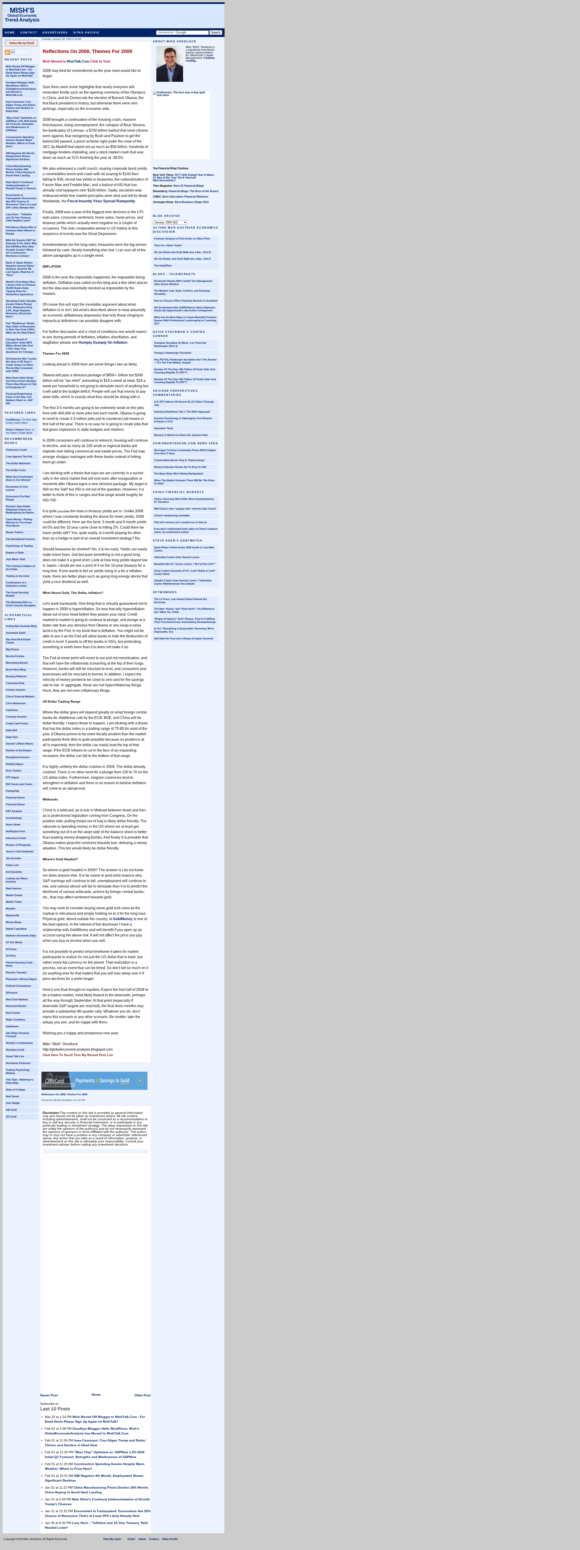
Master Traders (14, 532)
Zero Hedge (13, 1103)
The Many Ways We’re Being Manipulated (178, 473)
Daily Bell (11, 730)
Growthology (14, 818)
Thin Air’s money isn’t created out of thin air (180, 522)
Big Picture (12, 649)
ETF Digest (12, 777)
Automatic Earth (15, 632)
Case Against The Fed (19, 456)
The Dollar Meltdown (18, 463)
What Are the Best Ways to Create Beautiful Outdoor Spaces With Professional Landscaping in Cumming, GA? (185, 320)
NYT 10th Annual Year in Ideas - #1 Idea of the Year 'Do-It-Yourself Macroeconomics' (184, 177)
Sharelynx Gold (15, 1049)
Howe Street (13, 824)
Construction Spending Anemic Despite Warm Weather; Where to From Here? (20, 142)
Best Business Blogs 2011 (192, 202)
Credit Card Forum (17, 723)
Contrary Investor (16, 716)
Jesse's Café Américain (20, 851)
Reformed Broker (16, 1006)
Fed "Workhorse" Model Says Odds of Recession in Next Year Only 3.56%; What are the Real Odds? (21, 328)
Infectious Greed (16, 838)
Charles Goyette (15, 689)
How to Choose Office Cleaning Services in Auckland (186, 300)
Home (10, 32)
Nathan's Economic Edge (21, 935)
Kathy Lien (12, 865)
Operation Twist (163, 428)
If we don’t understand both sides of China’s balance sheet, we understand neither (186, 530)
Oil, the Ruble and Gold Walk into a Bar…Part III (182, 252)
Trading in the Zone (17, 576)
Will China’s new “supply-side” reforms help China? (185, 508)
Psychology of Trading (19, 545)
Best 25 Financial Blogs (189, 185)
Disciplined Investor (18, 757)
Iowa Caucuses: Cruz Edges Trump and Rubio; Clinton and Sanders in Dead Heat (21, 106)
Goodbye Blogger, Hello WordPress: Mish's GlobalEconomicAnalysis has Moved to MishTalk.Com (21, 88)
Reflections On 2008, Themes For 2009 (87, 51)
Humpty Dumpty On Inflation (103, 342)
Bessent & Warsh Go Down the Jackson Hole (181, 435)
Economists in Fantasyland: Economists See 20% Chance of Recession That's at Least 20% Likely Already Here (21, 201)
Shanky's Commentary (19, 1043)
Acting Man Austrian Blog (21, 626)
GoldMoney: (13, 419)
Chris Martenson (16, 703)
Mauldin (10, 908)
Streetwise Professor (18, 1063)
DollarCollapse (14, 764)
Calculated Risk (15, 683)
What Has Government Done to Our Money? (19, 478)
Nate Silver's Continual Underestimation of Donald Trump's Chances (21, 185)
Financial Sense (15, 797)
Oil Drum (11, 949)
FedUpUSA (12, 791)
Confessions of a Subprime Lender (16, 584)
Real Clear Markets (17, 999)
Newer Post (49, 1395)
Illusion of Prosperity (18, 845)
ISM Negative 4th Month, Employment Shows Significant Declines (20, 156)
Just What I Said (15, 559)
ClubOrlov (12, 710)
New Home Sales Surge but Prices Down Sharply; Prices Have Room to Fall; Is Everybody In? (21, 382)
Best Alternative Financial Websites (185, 196)
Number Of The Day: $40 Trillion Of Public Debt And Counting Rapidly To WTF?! (185, 381)
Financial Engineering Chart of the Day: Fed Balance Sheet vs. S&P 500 (19, 398)
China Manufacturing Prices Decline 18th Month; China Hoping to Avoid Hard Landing (20, 171)
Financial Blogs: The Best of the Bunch (193, 191)
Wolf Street (12, 1096)
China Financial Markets (20, 696)
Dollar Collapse (15, 429)
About (142, 1539)
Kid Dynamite (14, 872)
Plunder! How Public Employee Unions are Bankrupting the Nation (20, 509)
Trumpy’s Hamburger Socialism (172, 352)
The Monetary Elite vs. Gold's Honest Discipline (21, 604)
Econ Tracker (13, 770)
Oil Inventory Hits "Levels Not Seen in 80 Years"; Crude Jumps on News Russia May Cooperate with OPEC (21, 364)
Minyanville (12, 915)
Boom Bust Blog (16, 669)
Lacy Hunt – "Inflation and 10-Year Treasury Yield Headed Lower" (19, 217)
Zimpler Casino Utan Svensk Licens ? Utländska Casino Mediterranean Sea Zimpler (182, 582)
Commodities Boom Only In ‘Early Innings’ (179, 460)
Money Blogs (14, 922)
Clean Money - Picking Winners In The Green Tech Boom (19, 522)
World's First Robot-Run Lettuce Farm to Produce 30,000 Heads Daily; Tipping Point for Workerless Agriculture (21, 288)
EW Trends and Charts (19, 784)
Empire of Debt (15, 552)
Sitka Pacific (86, 32)
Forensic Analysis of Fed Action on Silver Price (182, 238)
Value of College (15, 1089)
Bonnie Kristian (15, 656)
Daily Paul (12, 737)
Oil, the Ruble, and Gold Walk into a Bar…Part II (182, 258)
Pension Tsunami (16, 972)
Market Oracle (14, 895)
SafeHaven (12, 1026)
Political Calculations (18, 985)
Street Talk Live (15, 1056)
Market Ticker (14, 901)
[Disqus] (95, 1216)
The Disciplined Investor (20, 539)
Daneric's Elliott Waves (19, 743)
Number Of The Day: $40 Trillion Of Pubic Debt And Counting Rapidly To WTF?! (184, 371)
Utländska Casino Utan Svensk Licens (176, 557)
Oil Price (11, 955)
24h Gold (11, 1109)
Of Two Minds (14, 942)
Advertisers (55, 32)
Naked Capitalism (16, 928)
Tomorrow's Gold (16, 449)
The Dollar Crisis (16, 470)
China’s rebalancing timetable (172, 515)
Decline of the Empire (18, 750)
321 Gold (11, 1116)
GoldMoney (123, 919)
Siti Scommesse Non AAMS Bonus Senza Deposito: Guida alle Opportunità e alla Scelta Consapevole (185, 309)
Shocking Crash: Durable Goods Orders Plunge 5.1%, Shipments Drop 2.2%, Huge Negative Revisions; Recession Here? (21, 309)
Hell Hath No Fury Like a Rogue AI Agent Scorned (183, 638)
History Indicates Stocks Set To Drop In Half (180, 467)
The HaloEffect (163, 265)
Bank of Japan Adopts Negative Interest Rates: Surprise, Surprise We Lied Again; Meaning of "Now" (20, 268)
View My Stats (112, 1539)
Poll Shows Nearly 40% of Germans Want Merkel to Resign (21, 230)
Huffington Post (15, 831)
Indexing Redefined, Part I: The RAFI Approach (182, 411)
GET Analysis (14, 811)
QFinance (11, 992)
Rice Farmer (13, 1012)
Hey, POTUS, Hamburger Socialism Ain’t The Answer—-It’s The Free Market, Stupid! (185, 361)
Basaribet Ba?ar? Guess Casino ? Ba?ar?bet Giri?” (184, 564)
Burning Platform (16, 676)
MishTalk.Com (78, 61)
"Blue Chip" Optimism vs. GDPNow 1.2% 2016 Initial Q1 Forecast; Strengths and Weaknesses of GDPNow (21, 124)
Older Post (142, 1395)
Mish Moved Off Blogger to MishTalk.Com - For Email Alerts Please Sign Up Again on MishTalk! (20, 71)
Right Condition (15, 1019)
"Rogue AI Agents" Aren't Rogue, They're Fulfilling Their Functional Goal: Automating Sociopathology (185, 620)
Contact (28, 32)
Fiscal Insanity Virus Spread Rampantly (101, 201)
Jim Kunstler (13, 858)
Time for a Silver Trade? (168, 245)
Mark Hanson (14, 888)
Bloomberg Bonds (17, 662)
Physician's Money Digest (21, 979)
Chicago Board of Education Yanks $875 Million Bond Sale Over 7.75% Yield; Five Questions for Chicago (19, 345)
